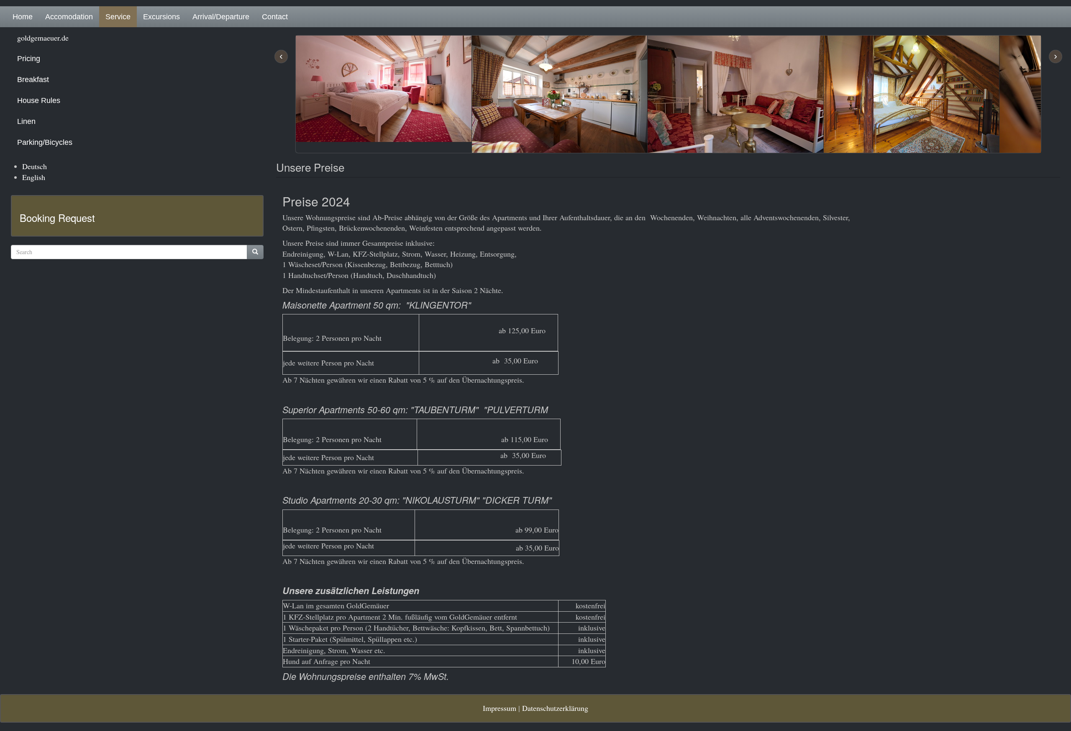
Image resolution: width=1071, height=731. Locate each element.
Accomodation (69, 17)
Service (118, 17)
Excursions (161, 17)
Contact (275, 17)
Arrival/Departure (220, 17)
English (33, 177)
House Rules (38, 100)
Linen (26, 121)
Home (23, 17)
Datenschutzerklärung (555, 708)
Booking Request (57, 217)
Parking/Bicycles (44, 142)
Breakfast (33, 79)
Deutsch (34, 166)
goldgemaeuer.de (43, 38)
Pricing (28, 58)
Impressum (499, 708)
